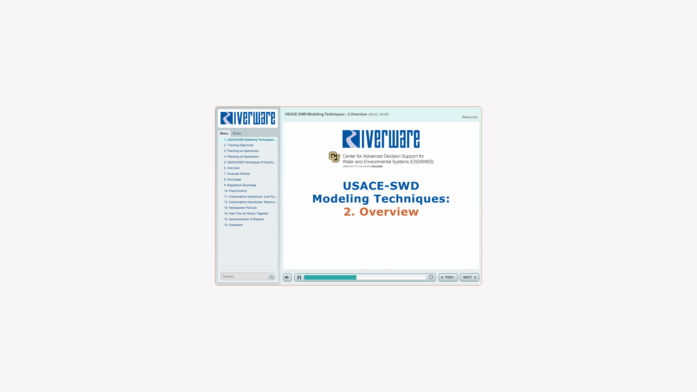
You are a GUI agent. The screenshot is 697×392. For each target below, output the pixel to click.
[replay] (431, 278)
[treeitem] (248, 140)
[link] (469, 117)
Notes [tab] (237, 133)
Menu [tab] (224, 133)
